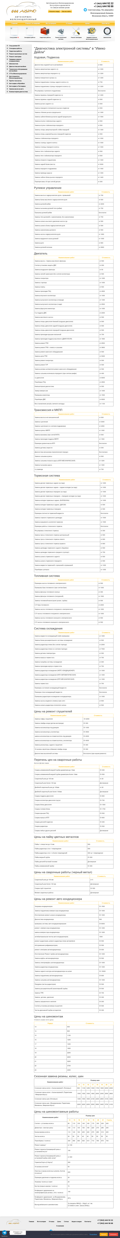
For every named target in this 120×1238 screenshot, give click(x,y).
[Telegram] (85, 9)
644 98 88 (103, 6)
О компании (60, 1226)
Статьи (66, 1221)
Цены (87, 23)
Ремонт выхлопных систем (18, 54)
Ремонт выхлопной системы (60, 38)
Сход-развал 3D (14, 45)
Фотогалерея (51, 23)
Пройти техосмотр (15, 81)
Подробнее (93, 1234)
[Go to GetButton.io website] (5, 1236)
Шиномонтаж (107, 37)
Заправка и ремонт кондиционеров (15, 60)
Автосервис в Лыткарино (17, 86)
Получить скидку (54, 11)
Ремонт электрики (76, 37)
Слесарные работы (29, 37)
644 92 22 (103, 3)
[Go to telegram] (4, 1232)
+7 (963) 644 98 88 (105, 1223)
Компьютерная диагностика (18, 91)
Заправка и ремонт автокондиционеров (92, 38)
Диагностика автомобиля (17, 66)
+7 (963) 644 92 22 (105, 1220)
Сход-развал (14, 37)
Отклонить (113, 1234)
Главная (14, 23)
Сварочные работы (45, 37)
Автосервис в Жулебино (17, 83)
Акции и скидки (77, 1221)
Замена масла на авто (16, 89)
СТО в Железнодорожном (17, 73)
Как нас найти (66, 11)
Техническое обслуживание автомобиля (18, 70)
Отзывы (69, 23)
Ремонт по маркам (32, 23)
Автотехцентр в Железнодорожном (15, 77)
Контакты (106, 23)
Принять (103, 1234)
